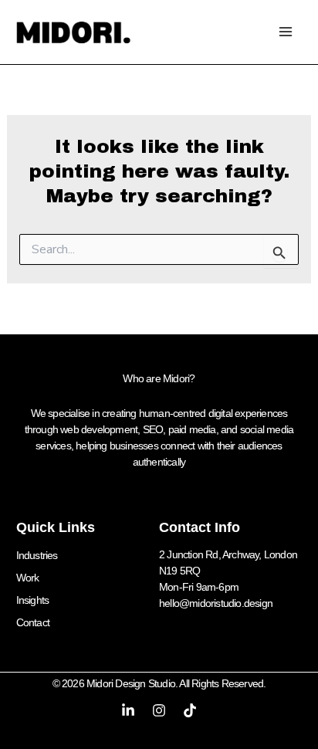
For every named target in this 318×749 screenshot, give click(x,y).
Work (27, 577)
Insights (32, 600)
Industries (37, 555)
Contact (32, 622)
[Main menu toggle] (285, 32)
